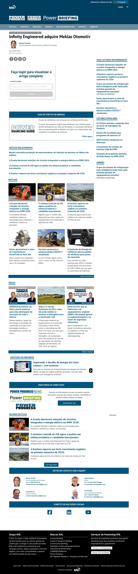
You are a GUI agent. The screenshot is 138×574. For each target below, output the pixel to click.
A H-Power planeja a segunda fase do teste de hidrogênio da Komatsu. (112, 126)
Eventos (82, 27)
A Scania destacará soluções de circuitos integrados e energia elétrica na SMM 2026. (49, 160)
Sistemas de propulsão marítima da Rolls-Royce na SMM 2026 (111, 155)
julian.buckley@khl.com (97, 484)
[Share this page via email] (24, 59)
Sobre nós (94, 27)
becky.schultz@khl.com (39, 484)
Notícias (12, 27)
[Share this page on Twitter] (16, 59)
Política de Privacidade (31, 566)
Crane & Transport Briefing (61, 541)
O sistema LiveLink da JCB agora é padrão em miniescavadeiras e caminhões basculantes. (45, 167)
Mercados (37, 27)
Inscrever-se (69, 403)
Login (120, 7)
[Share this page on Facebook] (11, 59)
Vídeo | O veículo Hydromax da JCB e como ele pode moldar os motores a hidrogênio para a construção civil (51, 311)
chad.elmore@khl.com (38, 496)
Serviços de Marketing (102, 548)
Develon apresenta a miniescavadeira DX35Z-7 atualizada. (50, 252)
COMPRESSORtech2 (58, 551)
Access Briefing (56, 538)
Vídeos (11, 282)
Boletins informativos (65, 27)
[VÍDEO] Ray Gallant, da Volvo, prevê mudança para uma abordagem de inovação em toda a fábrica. (20, 311)
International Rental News (60, 549)
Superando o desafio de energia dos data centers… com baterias (56, 364)
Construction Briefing (58, 543)
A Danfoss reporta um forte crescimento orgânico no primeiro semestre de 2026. (47, 173)
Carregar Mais (51, 465)
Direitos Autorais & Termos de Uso (113, 566)
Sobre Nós (17, 566)
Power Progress (56, 554)
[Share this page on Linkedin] (20, 59)
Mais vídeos (87, 352)
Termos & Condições (65, 570)
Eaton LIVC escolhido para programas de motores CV (108, 134)
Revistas (48, 27)
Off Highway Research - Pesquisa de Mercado (69, 556)
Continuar (31, 94)
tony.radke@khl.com (96, 497)
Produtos (24, 27)
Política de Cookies (47, 566)
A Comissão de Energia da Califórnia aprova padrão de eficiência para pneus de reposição (80, 253)
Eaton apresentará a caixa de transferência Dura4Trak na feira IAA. (21, 252)
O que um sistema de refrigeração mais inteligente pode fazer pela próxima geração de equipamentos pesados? (112, 87)
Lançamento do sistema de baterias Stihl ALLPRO (109, 148)
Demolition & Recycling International (65, 546)
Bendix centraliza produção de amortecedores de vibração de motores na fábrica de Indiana (49, 153)
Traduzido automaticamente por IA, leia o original (25, 33)
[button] (90, 370)
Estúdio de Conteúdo (91, 566)
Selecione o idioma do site (101, 2)
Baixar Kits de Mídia (101, 553)
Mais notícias (86, 276)
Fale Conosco (60, 566)
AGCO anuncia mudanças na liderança (109, 141)
